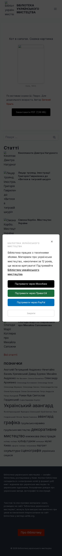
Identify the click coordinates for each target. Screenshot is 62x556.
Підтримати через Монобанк (31, 283)
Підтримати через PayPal (31, 302)
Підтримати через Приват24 (31, 293)
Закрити (31, 313)
